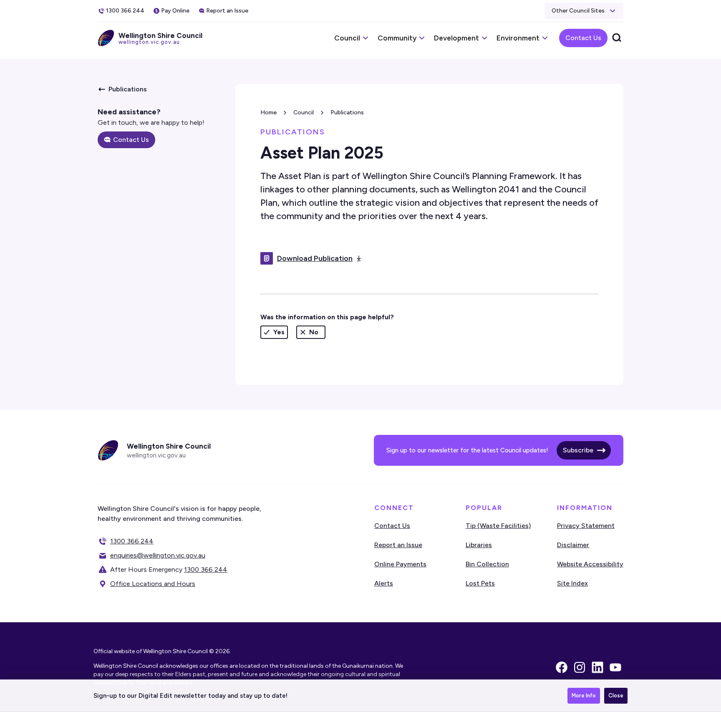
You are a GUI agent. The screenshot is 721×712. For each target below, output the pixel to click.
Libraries (479, 545)
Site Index (572, 583)
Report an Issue (398, 545)
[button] (584, 11)
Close (615, 695)
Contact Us (583, 38)
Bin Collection (487, 564)
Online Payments (400, 564)
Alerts (383, 583)
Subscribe (578, 450)
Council (303, 112)
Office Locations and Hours (152, 584)
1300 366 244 (132, 541)
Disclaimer (573, 545)
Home (268, 112)
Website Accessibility (590, 564)
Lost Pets (480, 583)
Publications (347, 112)
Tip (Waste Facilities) (498, 526)
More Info (584, 695)
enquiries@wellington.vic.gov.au (157, 555)
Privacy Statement (586, 526)
